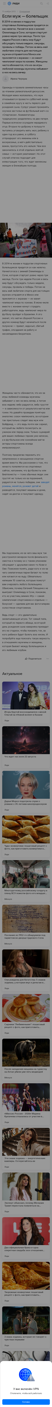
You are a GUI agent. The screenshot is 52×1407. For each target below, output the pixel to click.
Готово (26, 1402)
